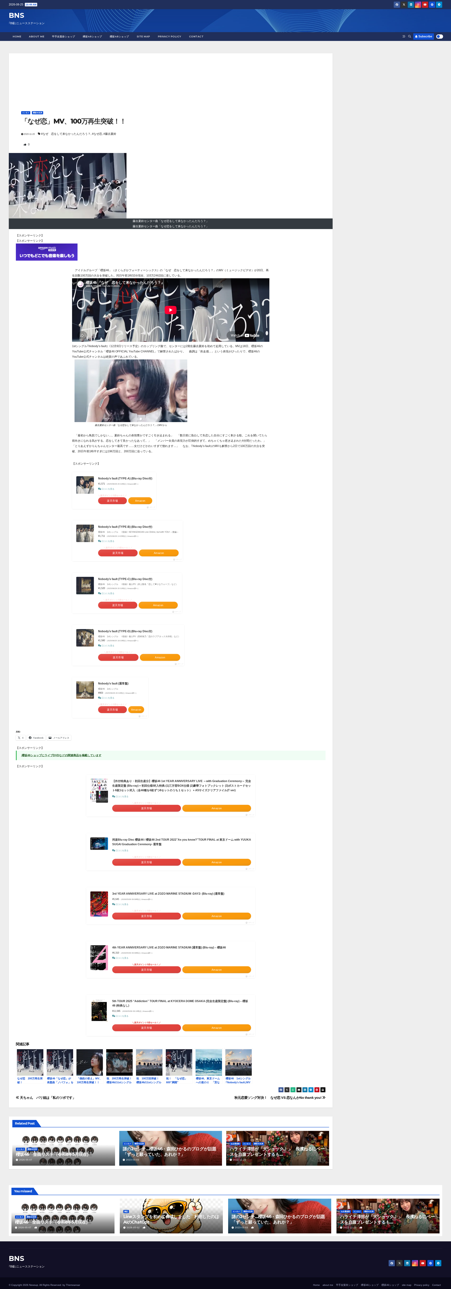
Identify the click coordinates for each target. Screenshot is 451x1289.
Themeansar (73, 1285)
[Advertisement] (170, 78)
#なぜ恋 (97, 133)
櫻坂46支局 (37, 113)
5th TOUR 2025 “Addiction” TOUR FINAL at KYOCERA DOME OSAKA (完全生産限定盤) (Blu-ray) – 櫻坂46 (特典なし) (180, 1003)
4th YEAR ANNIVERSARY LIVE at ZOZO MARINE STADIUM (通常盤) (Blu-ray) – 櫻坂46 (169, 947)
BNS (16, 15)
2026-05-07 (25, 1160)
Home (17, 36)
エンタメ (25, 113)
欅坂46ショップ (92, 36)
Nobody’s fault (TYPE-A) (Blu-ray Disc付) (125, 478)
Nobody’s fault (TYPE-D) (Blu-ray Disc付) (125, 631)
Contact (196, 36)
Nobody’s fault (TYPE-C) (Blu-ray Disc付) (125, 579)
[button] (409, 36)
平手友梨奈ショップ (63, 36)
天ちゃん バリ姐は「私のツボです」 (49, 1097)
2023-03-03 (132, 1160)
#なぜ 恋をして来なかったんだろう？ (66, 133)
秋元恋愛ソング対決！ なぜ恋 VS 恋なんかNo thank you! (278, 1097)
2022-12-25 (239, 1160)
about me (36, 36)
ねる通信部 (235, 1144)
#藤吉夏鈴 (109, 133)
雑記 (126, 1211)
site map (143, 36)
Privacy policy (169, 36)
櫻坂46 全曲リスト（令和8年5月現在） (53, 1154)
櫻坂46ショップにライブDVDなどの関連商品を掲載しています (61, 755)
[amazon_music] (47, 251)
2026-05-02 (133, 1227)
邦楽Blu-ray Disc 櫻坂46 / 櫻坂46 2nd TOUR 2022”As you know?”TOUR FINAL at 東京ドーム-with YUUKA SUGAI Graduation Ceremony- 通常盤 (181, 842)
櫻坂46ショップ (119, 36)
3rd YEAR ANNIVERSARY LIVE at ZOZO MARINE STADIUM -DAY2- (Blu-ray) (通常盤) (168, 893)
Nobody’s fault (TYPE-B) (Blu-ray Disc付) (125, 526)
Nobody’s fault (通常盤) (113, 683)
